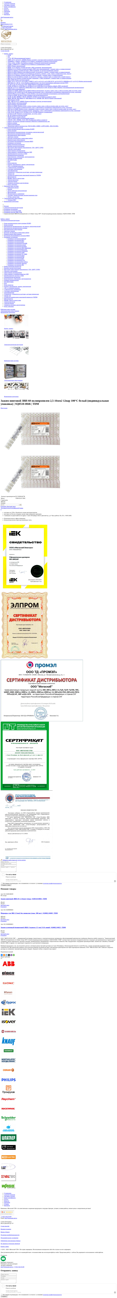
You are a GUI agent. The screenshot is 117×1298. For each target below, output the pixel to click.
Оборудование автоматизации (16, 150)
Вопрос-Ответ (5, 1232)
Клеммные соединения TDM (16, 252)
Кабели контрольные (14, 124)
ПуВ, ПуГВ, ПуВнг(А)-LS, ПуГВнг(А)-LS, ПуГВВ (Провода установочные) (30, 112)
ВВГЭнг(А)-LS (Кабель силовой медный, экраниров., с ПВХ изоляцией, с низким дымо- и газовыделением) (39, 78)
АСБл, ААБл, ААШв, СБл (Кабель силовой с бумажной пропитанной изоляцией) (31, 63)
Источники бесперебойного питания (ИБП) (20, 141)
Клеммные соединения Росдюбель (18, 262)
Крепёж (10, 189)
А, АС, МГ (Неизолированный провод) (19, 58)
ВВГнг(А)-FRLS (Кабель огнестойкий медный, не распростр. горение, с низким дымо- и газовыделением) (39, 72)
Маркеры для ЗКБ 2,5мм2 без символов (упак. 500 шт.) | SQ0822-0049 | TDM (29, 913)
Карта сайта (5, 1246)
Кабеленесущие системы (11, 186)
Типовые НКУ (12, 200)
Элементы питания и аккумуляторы (18, 183)
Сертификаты (14, 508)
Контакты (7, 14)
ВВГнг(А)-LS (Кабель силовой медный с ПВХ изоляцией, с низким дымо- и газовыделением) (35, 75)
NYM (9, 55)
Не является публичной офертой (10, 1243)
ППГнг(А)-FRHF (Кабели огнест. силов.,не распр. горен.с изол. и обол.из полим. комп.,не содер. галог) (38, 106)
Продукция (4, 408)
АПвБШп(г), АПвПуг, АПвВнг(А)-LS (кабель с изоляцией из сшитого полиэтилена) (32, 61)
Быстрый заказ (11, 506)
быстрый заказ (5, 905)
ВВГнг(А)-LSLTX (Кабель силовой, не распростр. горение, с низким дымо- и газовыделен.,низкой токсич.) (39, 76)
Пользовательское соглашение (9, 1238)
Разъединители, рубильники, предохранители (21, 157)
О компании (7, 2)
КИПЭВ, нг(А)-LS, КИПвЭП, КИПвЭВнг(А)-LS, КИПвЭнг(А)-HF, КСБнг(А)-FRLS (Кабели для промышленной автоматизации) (46, 87)
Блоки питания (12, 130)
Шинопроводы (12, 177)
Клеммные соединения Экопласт (17, 263)
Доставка (3, 508)
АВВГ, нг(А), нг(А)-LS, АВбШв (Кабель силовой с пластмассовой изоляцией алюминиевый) (35, 60)
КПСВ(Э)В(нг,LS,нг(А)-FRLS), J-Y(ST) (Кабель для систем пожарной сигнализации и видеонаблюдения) (38, 93)
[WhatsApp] (14, 955)
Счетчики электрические (15, 169)
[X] (9, 955)
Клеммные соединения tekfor (16, 255)
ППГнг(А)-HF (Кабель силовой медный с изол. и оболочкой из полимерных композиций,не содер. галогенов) (40, 107)
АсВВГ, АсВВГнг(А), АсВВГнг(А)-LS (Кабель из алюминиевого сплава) (29, 64)
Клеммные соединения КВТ (16, 258)
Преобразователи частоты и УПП (17, 153)
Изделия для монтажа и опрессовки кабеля (20, 138)
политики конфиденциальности (52, 883)
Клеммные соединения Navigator (17, 246)
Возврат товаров (6, 1229)
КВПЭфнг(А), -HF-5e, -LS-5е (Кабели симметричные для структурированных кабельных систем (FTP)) (38, 83)
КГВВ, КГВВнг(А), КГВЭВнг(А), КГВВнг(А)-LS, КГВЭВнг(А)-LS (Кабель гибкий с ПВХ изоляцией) (38, 86)
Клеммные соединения (14, 143)
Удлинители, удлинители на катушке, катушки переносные (25, 172)
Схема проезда (5, 50)
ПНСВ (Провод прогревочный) (17, 104)
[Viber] (11, 955)
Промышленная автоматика (16, 155)
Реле (9, 161)
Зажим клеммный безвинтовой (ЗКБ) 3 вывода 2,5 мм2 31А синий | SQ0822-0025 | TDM (33, 927)
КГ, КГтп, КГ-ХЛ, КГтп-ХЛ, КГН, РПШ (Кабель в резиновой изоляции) (29, 84)
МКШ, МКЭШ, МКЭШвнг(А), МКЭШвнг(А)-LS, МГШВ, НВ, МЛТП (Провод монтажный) (35, 98)
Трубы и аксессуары (13, 197)
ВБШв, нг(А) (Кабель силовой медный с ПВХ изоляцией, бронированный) (30, 67)
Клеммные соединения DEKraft (17, 238)
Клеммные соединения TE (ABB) (17, 254)
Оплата (8, 508)
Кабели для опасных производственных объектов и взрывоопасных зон (29, 121)
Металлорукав (12, 192)
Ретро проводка (12, 163)
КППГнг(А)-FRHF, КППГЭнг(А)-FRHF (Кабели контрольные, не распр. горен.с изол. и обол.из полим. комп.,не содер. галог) (44, 90)
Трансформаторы (13, 170)
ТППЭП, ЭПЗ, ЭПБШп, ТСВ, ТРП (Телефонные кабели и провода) (27, 120)
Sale (9, 56)
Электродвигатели (13, 180)
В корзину (4, 506)
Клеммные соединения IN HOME (17, 243)
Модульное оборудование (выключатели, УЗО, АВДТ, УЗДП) (25, 147)
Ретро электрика (12, 184)
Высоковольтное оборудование (17, 135)
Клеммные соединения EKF (16, 242)
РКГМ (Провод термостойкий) (17, 117)
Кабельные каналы (13, 187)
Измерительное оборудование (16, 140)
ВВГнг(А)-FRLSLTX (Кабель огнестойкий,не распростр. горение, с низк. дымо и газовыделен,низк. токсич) (39, 73)
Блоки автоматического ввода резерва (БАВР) (21, 129)
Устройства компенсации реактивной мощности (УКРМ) (24, 175)
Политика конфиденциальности (10, 1235)
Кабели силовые (12, 123)
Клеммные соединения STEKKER (18, 251)
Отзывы (6, 13)
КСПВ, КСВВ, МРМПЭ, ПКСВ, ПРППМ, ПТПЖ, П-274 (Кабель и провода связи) (32, 96)
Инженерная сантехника (11, 201)
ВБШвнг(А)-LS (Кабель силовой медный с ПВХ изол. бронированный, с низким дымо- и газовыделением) (39, 69)
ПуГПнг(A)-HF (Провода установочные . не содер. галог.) (24, 113)
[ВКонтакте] (2, 955)
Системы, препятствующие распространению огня (22, 195)
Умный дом (11, 173)
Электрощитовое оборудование (13, 198)
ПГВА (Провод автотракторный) (17, 103)
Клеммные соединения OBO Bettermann (19, 248)
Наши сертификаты (10, 6)
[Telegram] (6, 955)
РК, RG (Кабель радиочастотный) (17, 115)
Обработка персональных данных (10, 1240)
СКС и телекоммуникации (15, 166)
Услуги (6, 8)
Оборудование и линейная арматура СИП (20, 152)
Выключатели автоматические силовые (19, 133)
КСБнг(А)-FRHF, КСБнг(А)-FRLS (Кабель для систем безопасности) (28, 95)
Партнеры (7, 11)
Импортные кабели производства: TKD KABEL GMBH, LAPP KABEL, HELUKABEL (33, 126)
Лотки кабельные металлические (17, 190)
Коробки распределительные (16, 146)
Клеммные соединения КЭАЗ (16, 260)
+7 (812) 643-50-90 (19, 1267)
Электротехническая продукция (13, 127)
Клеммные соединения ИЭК (16, 257)
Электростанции (12, 181)
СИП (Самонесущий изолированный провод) (21, 118)
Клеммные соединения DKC (16, 240)
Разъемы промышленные (15, 158)
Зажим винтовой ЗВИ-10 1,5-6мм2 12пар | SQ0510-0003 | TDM (24, 899)
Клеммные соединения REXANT (17, 249)
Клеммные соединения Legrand (17, 245)
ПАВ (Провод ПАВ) (14, 100)
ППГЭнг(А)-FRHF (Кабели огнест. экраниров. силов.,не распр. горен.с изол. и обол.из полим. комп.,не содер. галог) (42, 109)
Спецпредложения (9, 3)
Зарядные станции (13, 137)
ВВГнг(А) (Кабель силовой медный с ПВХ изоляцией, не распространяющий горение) (33, 70)
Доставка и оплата (9, 5)
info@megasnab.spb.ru (7, 1267)
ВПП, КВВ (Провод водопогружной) (18, 80)
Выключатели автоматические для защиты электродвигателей (26, 132)
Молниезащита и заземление (16, 193)
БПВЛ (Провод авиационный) (16, 66)
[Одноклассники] (4, 955)
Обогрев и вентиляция (14, 149)
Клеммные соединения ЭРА (16, 265)
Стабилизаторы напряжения (16, 167)
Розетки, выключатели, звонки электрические (21, 164)
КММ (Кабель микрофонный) (16, 89)
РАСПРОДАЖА (12, 160)
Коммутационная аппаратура (16, 144)
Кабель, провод (8, 53)
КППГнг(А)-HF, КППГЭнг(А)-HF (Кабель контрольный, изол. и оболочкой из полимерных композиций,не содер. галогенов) (44, 92)
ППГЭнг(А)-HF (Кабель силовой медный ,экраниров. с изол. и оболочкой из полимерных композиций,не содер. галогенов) (44, 110)
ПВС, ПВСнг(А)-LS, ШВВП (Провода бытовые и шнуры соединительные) (30, 101)
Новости (6, 10)
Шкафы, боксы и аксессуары (16, 178)
